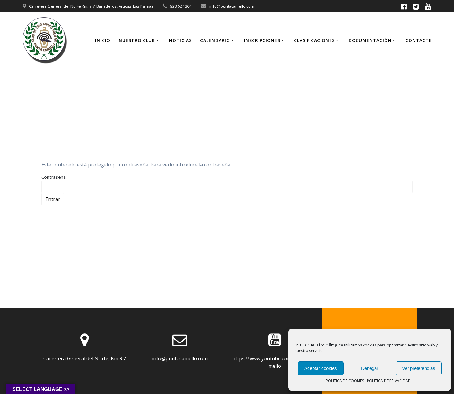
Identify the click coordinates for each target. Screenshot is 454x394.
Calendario (215, 40)
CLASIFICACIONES (314, 40)
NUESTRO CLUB (137, 40)
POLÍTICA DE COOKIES (345, 381)
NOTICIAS (180, 40)
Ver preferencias (418, 368)
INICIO (102, 40)
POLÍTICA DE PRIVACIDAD (389, 381)
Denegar (369, 368)
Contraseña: (54, 177)
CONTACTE (419, 40)
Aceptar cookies (320, 368)
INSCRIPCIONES (262, 40)
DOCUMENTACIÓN (370, 40)
